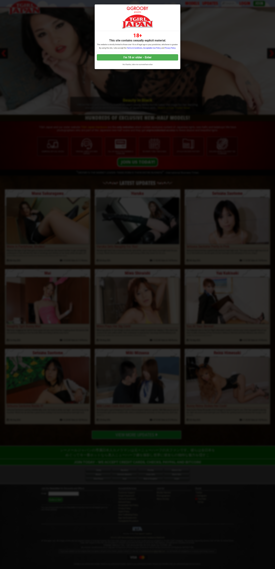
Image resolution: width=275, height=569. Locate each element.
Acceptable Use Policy (152, 48)
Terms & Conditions (134, 48)
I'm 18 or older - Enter (137, 57)
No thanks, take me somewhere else (138, 64)
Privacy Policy (170, 48)
